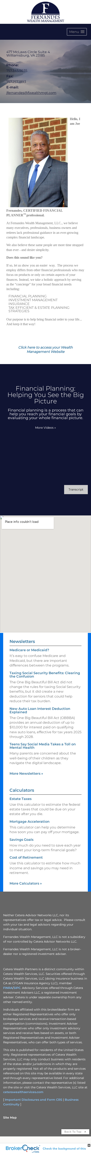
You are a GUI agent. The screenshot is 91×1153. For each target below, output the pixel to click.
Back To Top (73, 1131)
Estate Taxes (21, 799)
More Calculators (26, 883)
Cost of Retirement (26, 857)
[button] (77, 31)
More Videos (45, 427)
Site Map (10, 1117)
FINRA (7, 988)
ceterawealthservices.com (23, 1092)
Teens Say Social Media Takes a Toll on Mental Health (43, 746)
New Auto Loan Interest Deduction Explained (40, 710)
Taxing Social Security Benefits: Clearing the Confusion (45, 674)
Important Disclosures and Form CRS (33, 1100)
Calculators (22, 790)
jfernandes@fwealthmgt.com (31, 93)
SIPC (17, 988)
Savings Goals (21, 840)
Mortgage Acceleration (30, 822)
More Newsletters (26, 774)
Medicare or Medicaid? (29, 650)
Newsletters (22, 641)
